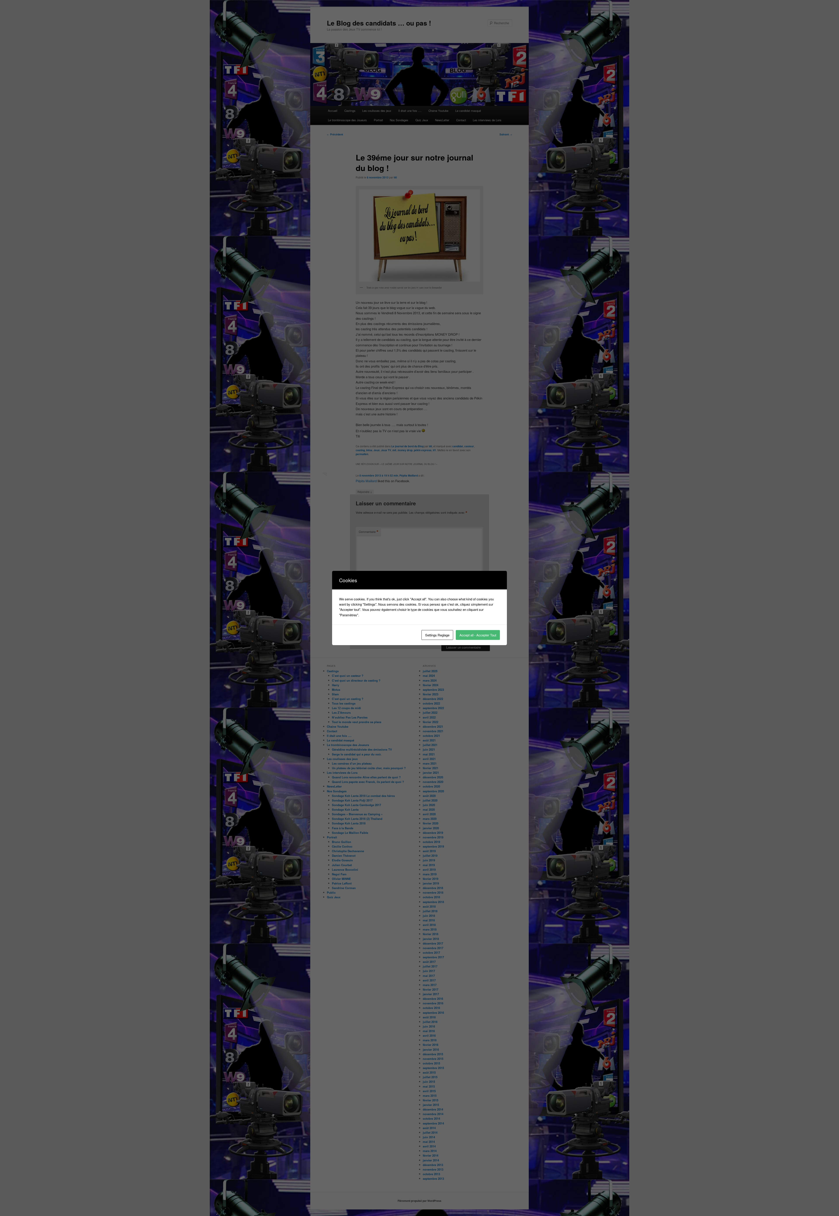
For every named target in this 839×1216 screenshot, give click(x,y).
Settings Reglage (437, 635)
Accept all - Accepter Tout (477, 635)
